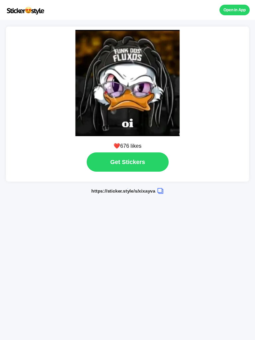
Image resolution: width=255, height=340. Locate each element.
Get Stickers (127, 162)
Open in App (234, 10)
